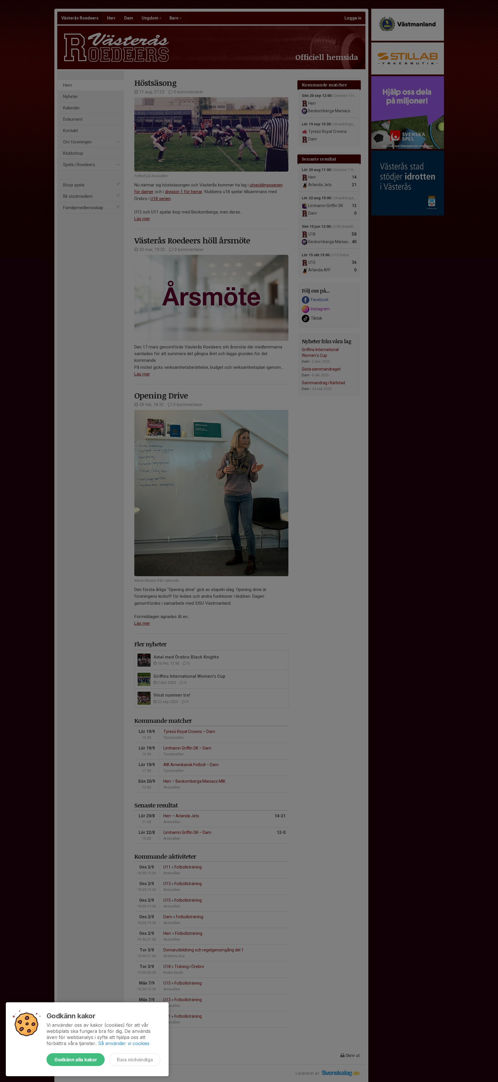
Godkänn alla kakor (75, 1060)
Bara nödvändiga (135, 1060)
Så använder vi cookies (123, 1043)
